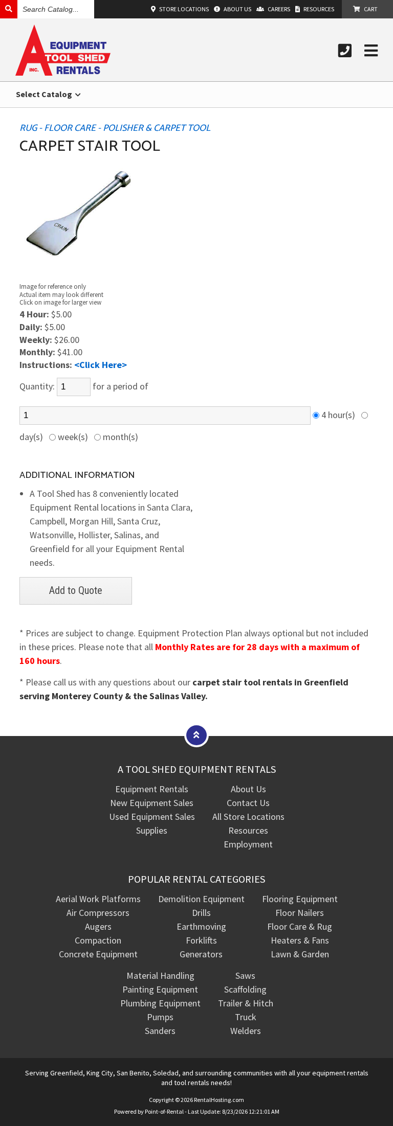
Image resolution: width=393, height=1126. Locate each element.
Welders (245, 1031)
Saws (245, 975)
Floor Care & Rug (299, 926)
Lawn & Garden (300, 954)
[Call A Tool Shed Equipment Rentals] (345, 50)
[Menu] (371, 50)
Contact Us (248, 803)
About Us (248, 789)
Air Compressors (98, 912)
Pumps (160, 1017)
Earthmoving (201, 926)
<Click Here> (100, 365)
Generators (201, 954)
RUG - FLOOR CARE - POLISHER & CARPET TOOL (114, 128)
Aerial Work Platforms (98, 899)
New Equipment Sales (151, 803)
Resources (248, 830)
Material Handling (160, 975)
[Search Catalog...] (8, 9)
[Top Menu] (196, 735)
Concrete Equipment (98, 954)
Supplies (151, 830)
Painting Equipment (160, 989)
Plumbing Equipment (160, 1003)
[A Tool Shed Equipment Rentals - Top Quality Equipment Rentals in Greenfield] (63, 72)
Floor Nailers (299, 912)
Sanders (160, 1031)
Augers (98, 926)
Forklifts (201, 940)
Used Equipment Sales (152, 816)
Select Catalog (45, 94)
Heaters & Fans (300, 940)
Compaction (98, 940)
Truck (245, 1017)
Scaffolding (245, 989)
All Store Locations (248, 816)
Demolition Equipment (201, 899)
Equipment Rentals (151, 789)
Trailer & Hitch (245, 1003)
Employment (248, 844)
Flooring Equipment (300, 899)
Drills (201, 912)
